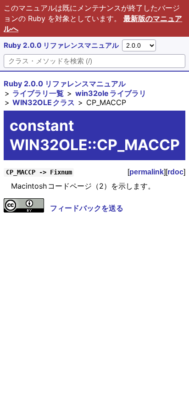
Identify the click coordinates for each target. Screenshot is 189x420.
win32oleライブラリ (110, 93)
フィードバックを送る (86, 208)
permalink (146, 172)
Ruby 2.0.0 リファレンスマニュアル (61, 45)
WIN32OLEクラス (43, 102)
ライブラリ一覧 (38, 93)
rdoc (175, 172)
